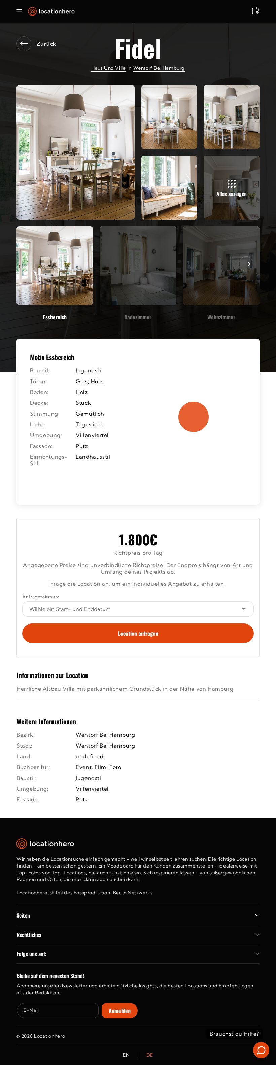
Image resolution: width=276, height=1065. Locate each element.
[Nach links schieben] (30, 263)
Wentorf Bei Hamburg (159, 68)
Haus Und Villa (108, 68)
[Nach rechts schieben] (246, 263)
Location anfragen (138, 633)
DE (149, 1055)
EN (126, 1055)
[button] (19, 11)
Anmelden (120, 1011)
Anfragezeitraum (40, 596)
